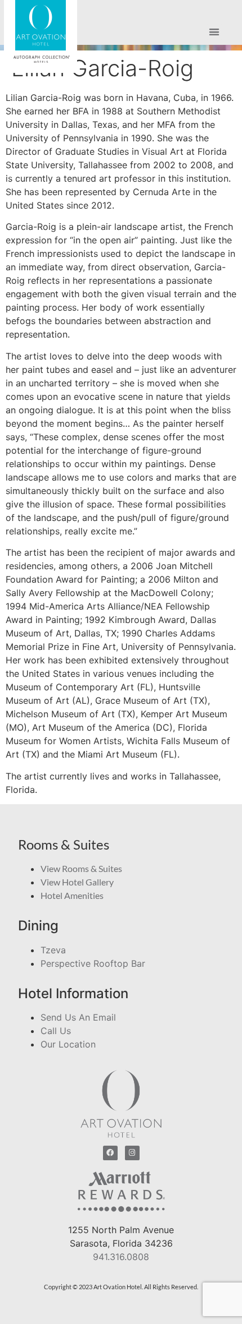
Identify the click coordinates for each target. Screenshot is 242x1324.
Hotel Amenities (72, 895)
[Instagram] (132, 1153)
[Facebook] (110, 1153)
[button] (215, 32)
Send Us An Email (78, 1017)
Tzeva (53, 950)
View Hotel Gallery (77, 881)
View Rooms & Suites (81, 868)
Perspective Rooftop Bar (93, 963)
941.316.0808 (121, 1256)
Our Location (68, 1044)
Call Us (56, 1030)
